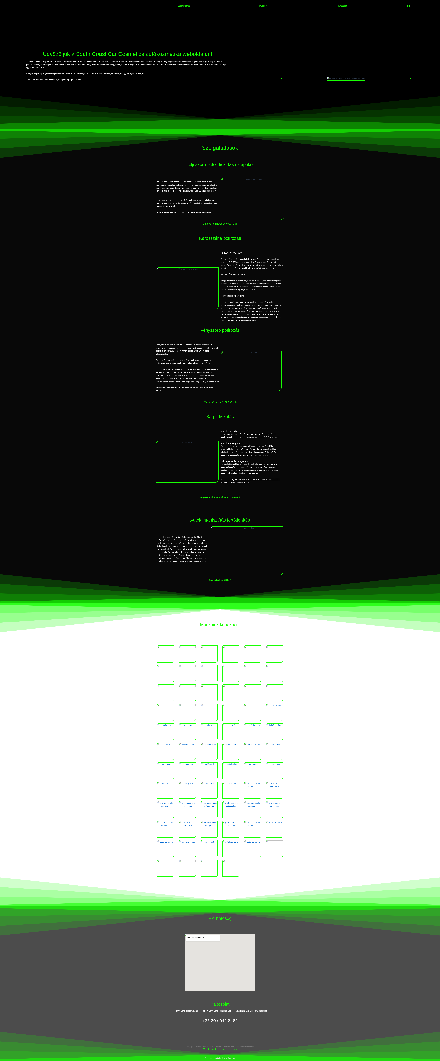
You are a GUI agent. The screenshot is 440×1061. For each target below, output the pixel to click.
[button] (281, 78)
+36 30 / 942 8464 (220, 1020)
